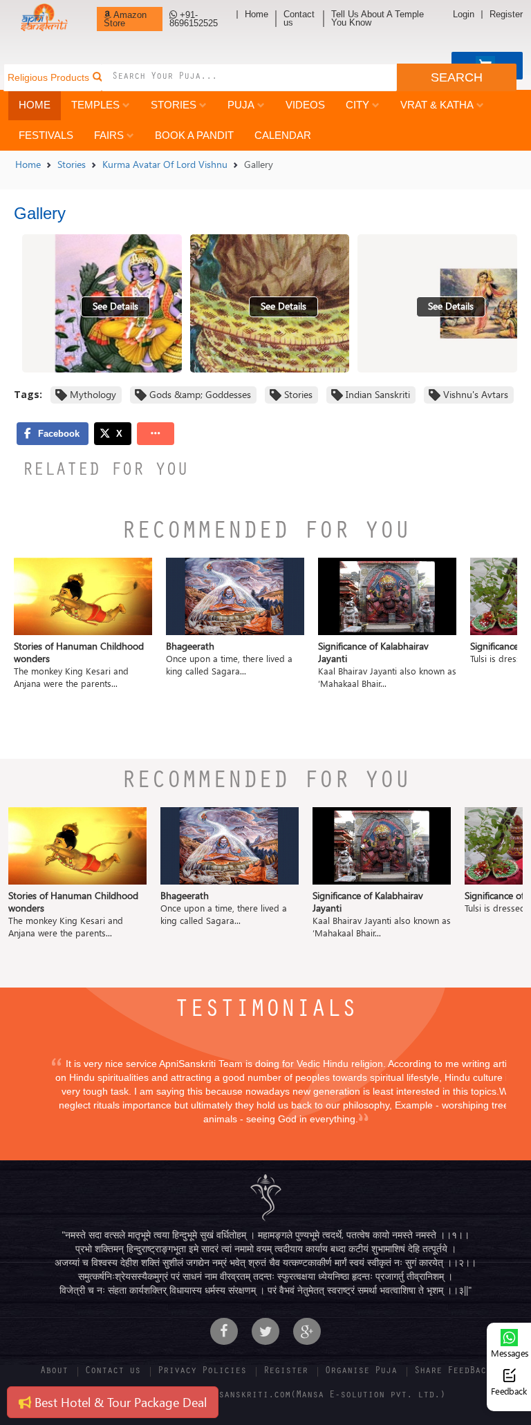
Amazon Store (125, 19)
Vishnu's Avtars (475, 394)
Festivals (46, 135)
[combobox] (249, 77)
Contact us (299, 18)
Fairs (109, 135)
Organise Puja (361, 1372)
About (54, 1372)
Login (463, 14)
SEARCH (457, 77)
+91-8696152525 (193, 19)
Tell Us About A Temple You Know (377, 18)
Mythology (93, 394)
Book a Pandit (194, 135)
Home (256, 14)
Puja (240, 105)
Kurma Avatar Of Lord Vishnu (164, 164)
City (357, 105)
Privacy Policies (202, 1372)
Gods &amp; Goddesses (200, 394)
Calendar (282, 135)
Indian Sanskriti (378, 394)
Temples (95, 105)
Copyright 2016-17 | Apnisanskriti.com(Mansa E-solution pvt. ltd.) (265, 1396)
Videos (305, 105)
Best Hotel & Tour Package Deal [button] (119, 1401)
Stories (173, 105)
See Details (115, 305)
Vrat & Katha (437, 105)
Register (506, 14)
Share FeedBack (453, 1372)
